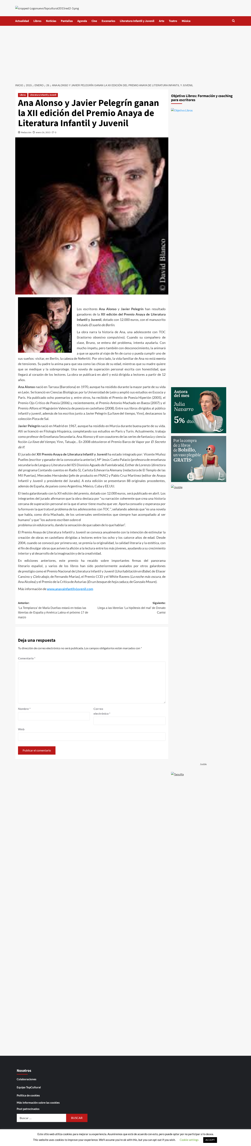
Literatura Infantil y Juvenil (137, 21)
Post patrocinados (28, 1108)
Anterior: (53, 610)
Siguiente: (131, 607)
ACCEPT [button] (210, 1139)
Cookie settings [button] (189, 1139)
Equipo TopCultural (29, 1087)
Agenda (82, 21)
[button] (233, 20)
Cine (94, 21)
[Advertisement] (125, 53)
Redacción (26, 132)
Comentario (26, 658)
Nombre (24, 708)
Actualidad (22, 21)
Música (186, 21)
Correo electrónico (102, 711)
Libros (37, 21)
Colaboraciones (26, 1079)
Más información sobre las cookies (38, 1102)
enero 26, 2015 (43, 132)
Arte (161, 21)
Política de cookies (28, 1095)
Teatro (173, 21)
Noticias (51, 21)
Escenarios (108, 21)
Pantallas (67, 21)
